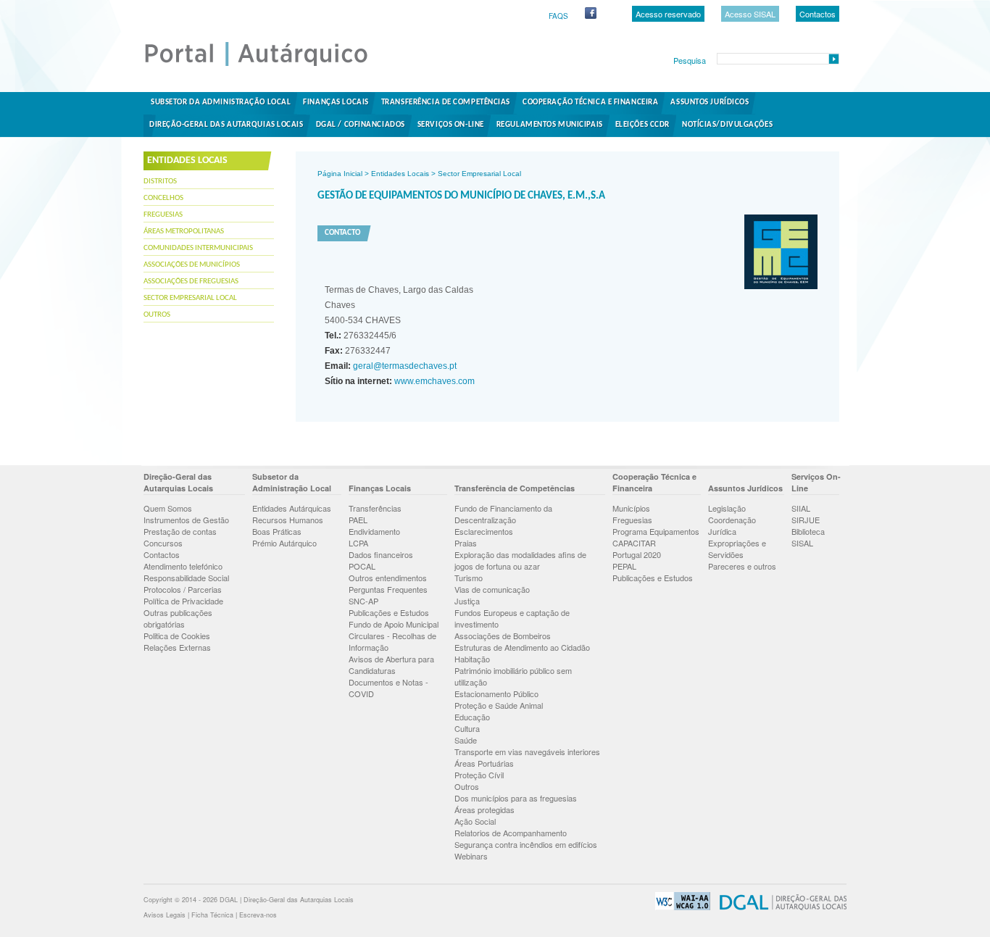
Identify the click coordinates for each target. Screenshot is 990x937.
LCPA (358, 543)
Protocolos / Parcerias (182, 589)
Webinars (471, 856)
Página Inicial (339, 174)
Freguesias (163, 215)
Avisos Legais (164, 915)
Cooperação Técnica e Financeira (590, 103)
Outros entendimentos (388, 577)
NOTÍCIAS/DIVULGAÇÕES (727, 125)
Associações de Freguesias (190, 282)
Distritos (160, 182)
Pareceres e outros (742, 566)
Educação (472, 716)
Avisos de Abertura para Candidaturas (391, 664)
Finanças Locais (335, 103)
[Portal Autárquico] (267, 65)
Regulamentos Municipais (549, 125)
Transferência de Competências (445, 103)
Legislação (727, 508)
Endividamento (374, 531)
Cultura (467, 728)
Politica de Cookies (176, 635)
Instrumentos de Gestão (186, 519)
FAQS (558, 16)
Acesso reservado (668, 14)
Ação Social (475, 821)
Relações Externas (177, 647)
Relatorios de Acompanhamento (510, 832)
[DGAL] (779, 907)
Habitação (472, 659)
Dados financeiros (381, 554)
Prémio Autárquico (284, 543)
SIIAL (800, 508)
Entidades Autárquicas (291, 508)
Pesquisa (689, 60)
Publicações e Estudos (389, 612)
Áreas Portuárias (484, 763)
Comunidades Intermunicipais (198, 248)
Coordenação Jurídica (732, 525)
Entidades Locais (400, 174)
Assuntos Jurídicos (709, 103)
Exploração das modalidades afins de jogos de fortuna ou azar (520, 560)
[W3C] (679, 907)
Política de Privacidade (183, 601)
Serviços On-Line (450, 125)
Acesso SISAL (750, 14)
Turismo (468, 577)
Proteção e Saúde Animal (498, 705)
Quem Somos (167, 508)
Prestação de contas (180, 531)
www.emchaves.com (433, 381)
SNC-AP (363, 601)
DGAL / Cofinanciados (360, 125)
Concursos (163, 543)
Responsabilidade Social (186, 577)
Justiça (467, 601)
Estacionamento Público (496, 693)
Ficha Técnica (212, 915)
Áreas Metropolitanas (183, 232)
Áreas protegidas (484, 809)
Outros (156, 315)
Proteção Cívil (479, 774)
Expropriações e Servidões (737, 548)
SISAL (802, 543)
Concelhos (163, 198)
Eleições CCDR (642, 125)
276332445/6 (360, 335)
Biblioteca (808, 531)
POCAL (362, 566)
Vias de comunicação (492, 589)
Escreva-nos (258, 915)
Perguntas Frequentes (388, 589)
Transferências (375, 508)
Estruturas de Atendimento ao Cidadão (522, 647)
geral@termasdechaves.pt (404, 366)
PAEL (358, 519)
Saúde (465, 740)
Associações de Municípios (191, 265)
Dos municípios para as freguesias (515, 798)
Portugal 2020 (636, 554)
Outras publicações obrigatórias (177, 618)
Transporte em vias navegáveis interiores (527, 751)
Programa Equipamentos (655, 531)
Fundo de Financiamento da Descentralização (503, 513)
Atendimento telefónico (182, 566)
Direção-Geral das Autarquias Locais (226, 125)
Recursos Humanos (287, 519)
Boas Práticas (276, 531)
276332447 (358, 351)
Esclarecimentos (483, 531)
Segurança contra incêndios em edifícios (525, 844)
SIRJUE (805, 519)
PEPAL (624, 566)
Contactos (817, 14)
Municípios (631, 508)
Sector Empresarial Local (190, 298)
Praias (465, 543)
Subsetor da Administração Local (221, 103)
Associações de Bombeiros (502, 635)
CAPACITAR (634, 543)
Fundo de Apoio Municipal (393, 624)
